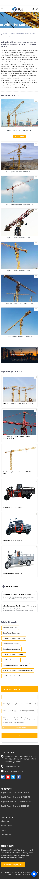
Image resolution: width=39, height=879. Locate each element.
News (3, 830)
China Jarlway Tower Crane (11, 633)
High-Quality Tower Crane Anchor (13, 654)
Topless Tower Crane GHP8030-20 (16, 801)
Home (5, 33)
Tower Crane (6, 825)
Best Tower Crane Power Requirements (15, 676)
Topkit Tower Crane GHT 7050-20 (15, 797)
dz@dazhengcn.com (14, 771)
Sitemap (18, 875)
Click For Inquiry (11, 864)
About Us (5, 821)
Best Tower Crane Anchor (11, 660)
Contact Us (6, 834)
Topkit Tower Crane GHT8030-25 (15, 806)
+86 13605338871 (12, 766)
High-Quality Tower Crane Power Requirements (18, 670)
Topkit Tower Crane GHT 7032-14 (15, 792)
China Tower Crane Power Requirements (15, 665)
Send (19, 736)
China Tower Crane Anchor (11, 649)
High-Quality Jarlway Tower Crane (14, 638)
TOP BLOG (27, 875)
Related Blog (12, 586)
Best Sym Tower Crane (10, 627)
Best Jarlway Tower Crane (11, 644)
